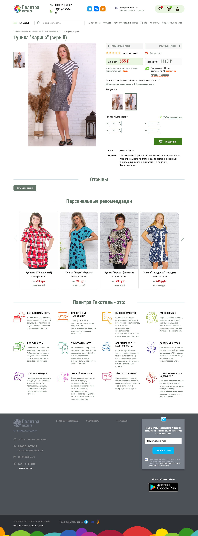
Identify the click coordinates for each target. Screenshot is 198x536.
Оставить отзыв (25, 188)
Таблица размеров (172, 117)
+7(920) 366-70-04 (63, 11)
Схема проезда (25, 468)
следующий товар (167, 46)
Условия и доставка (160, 75)
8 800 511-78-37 (63, 5)
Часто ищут (121, 421)
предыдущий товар (121, 46)
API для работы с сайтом (163, 479)
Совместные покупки (172, 23)
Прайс (144, 23)
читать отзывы (130, 53)
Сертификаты (92, 421)
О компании (94, 23)
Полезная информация (67, 421)
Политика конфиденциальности (28, 526)
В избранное (156, 53)
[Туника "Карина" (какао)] (117, 101)
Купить (40, 241)
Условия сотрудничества (126, 23)
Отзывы (107, 23)
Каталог (24, 23)
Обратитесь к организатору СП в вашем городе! (130, 84)
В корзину (170, 141)
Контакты (154, 23)
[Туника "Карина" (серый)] (131, 101)
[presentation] (15, 238)
